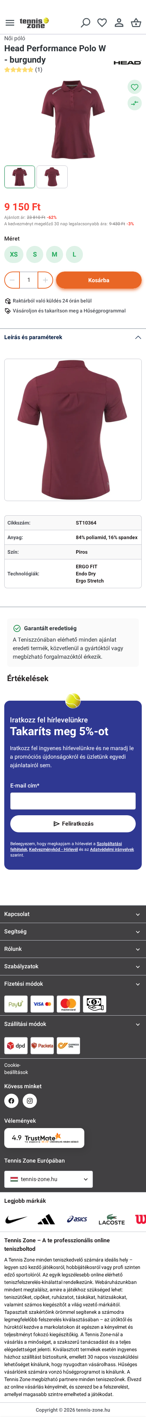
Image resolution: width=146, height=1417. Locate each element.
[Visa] (42, 1003)
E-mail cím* (24, 785)
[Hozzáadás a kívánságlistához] (135, 87)
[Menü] (10, 22)
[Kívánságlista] (102, 22)
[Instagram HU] (30, 1101)
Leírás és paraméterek (33, 337)
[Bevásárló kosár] (136, 22)
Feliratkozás (78, 823)
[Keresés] (85, 22)
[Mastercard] (68, 1003)
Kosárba (99, 280)
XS (14, 254)
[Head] (127, 61)
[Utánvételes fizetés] (94, 1003)
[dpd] (16, 1045)
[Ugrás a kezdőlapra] (34, 22)
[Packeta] (42, 1045)
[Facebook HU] (11, 1101)
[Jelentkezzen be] (119, 22)
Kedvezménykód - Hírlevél (53, 849)
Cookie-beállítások (11, 1068)
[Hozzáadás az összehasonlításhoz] (135, 103)
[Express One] (68, 1045)
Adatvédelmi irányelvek (112, 849)
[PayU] (16, 1003)
